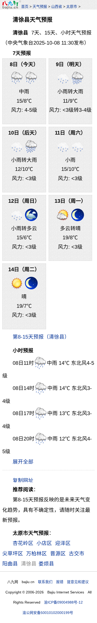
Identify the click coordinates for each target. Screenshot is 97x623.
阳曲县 (10, 563)
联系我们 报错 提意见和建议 (63, 582)
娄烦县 (46, 563)
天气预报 (40, 6)
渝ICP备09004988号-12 (63, 602)
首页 (24, 6)
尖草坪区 (12, 553)
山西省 (56, 6)
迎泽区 (63, 543)
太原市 (71, 6)
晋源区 (58, 553)
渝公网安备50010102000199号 (48, 613)
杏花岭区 (23, 543)
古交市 (76, 553)
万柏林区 (36, 553)
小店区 (44, 543)
